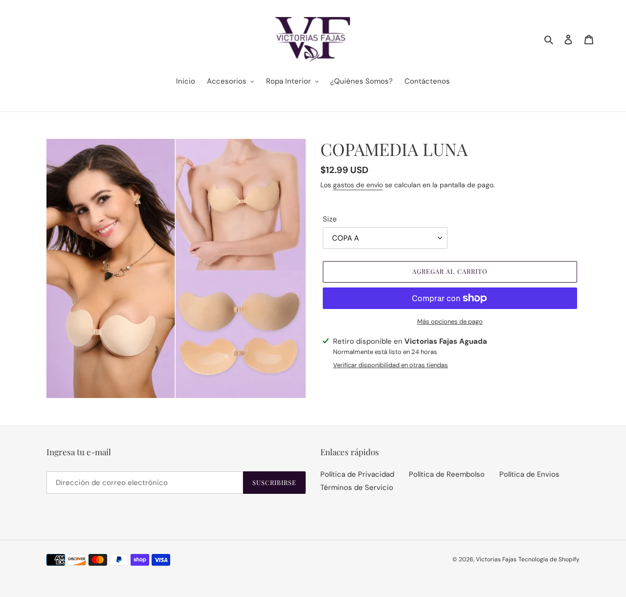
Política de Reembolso (447, 474)
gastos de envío (358, 184)
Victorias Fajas (496, 559)
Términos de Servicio (356, 487)
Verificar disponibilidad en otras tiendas (390, 365)
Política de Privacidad (357, 474)
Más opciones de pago (450, 321)
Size (330, 219)
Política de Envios (529, 474)
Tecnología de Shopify (549, 559)
